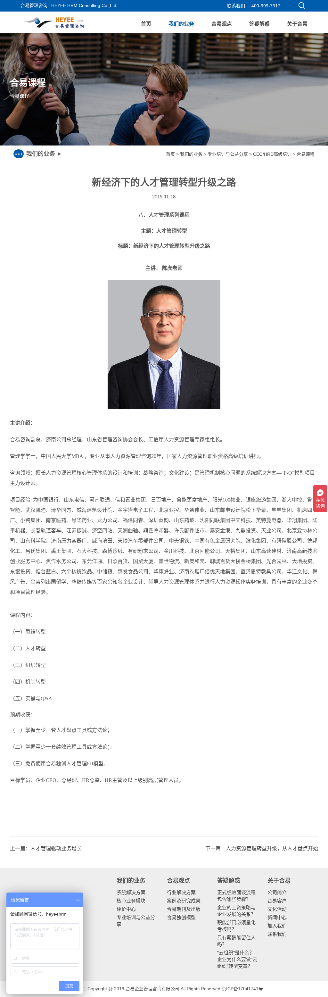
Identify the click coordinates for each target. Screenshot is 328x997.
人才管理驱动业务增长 (56, 848)
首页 (146, 24)
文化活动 (277, 909)
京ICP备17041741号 (242, 988)
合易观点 (221, 24)
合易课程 (306, 154)
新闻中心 (277, 917)
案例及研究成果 (184, 900)
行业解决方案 (181, 892)
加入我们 (277, 925)
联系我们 (236, 5)
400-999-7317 (265, 5)
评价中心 (126, 909)
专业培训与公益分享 (228, 154)
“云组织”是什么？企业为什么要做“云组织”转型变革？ (237, 959)
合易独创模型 (181, 917)
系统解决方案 (131, 892)
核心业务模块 (131, 900)
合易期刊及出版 (184, 909)
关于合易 (297, 24)
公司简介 (277, 892)
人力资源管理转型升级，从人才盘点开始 (272, 848)
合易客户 (277, 900)
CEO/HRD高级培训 (272, 154)
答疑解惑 (259, 24)
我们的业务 (181, 24)
